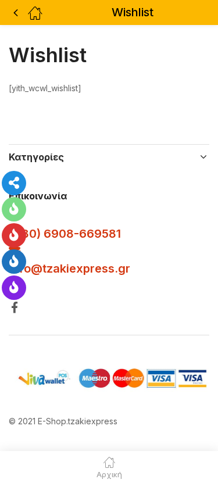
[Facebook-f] (14, 307)
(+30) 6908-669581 (65, 234)
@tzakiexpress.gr (80, 269)
